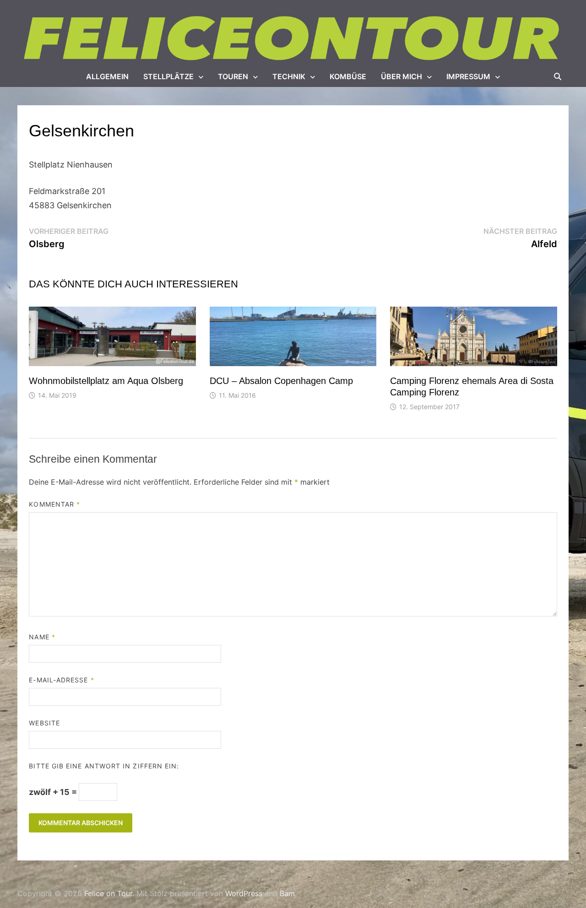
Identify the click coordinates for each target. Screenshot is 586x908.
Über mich (401, 76)
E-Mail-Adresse (61, 680)
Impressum (468, 76)
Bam (287, 893)
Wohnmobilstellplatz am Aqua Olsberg (106, 381)
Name (42, 637)
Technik (288, 76)
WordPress (243, 893)
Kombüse (348, 76)
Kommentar (54, 504)
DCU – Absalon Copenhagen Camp (281, 381)
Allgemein (107, 76)
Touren (233, 76)
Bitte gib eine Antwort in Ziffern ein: (104, 766)
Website (44, 723)
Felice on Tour (108, 893)
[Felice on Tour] (293, 38)
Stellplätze (168, 76)
